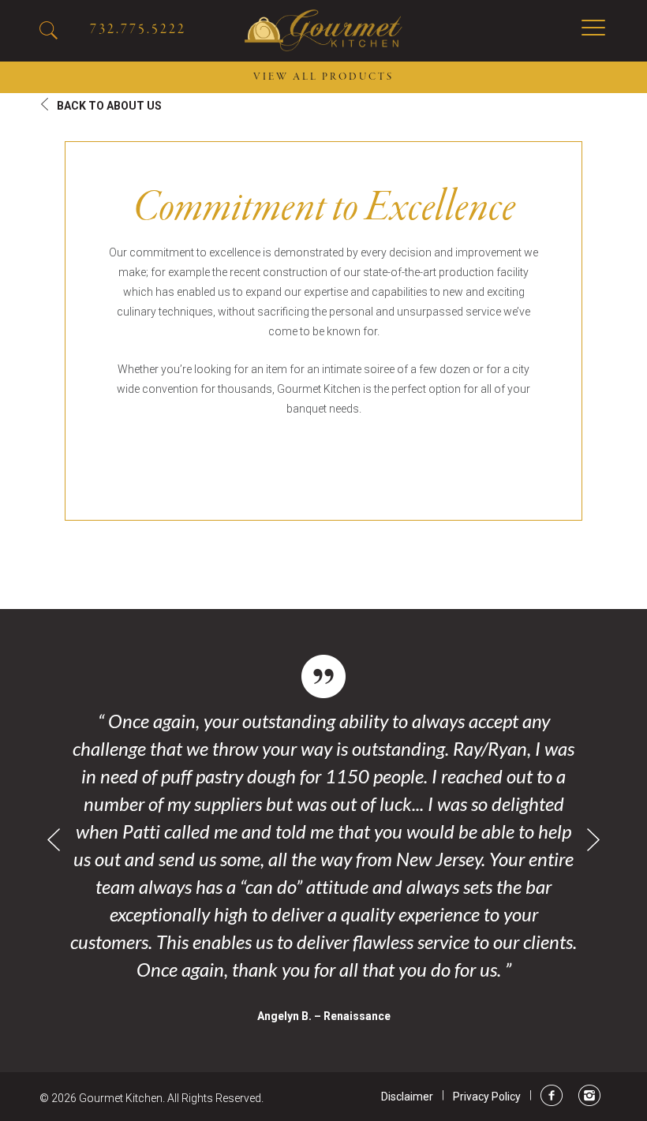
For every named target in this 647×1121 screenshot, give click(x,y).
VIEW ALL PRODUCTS (323, 77)
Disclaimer (407, 1096)
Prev (53, 840)
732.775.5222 (138, 29)
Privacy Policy (487, 1096)
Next (593, 840)
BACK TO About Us (109, 105)
